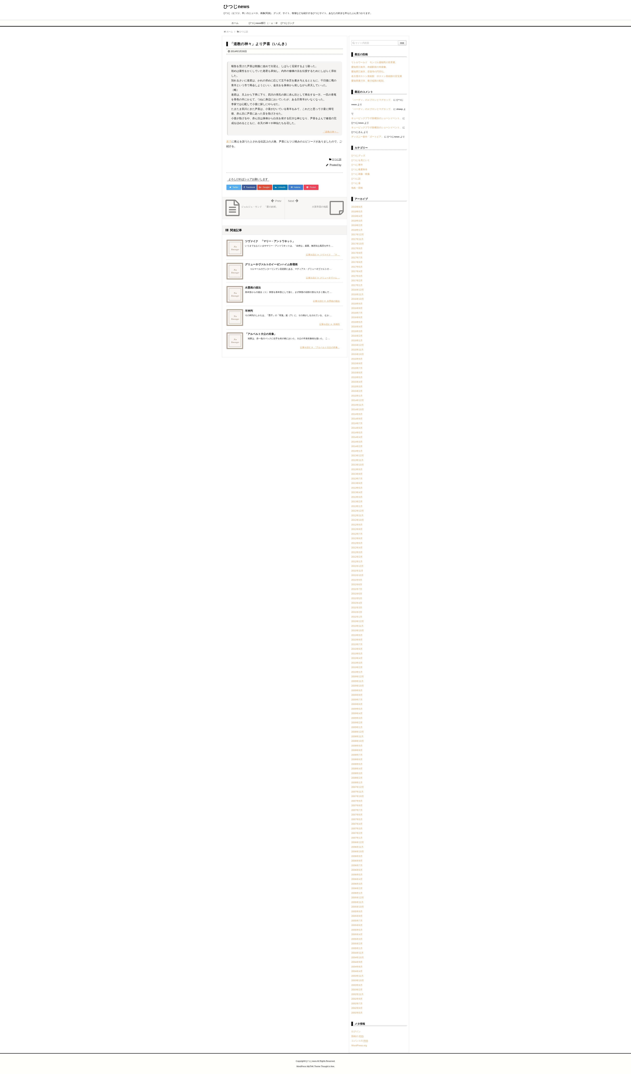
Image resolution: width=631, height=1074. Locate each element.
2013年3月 (356, 497)
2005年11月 (357, 902)
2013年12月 (357, 455)
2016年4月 (356, 326)
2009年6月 (356, 704)
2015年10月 (357, 354)
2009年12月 (357, 676)
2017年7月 (356, 257)
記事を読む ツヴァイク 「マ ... (323, 254)
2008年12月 (357, 731)
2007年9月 (356, 801)
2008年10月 (357, 741)
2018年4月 (356, 216)
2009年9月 (356, 690)
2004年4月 (356, 971)
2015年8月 (356, 363)
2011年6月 (356, 593)
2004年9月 (356, 962)
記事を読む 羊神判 (329, 324)
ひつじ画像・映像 (360, 174)
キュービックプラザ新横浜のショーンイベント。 (376, 118)
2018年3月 (356, 220)
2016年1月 (356, 340)
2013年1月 (356, 506)
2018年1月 (356, 230)
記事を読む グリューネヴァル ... (323, 278)
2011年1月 (356, 616)
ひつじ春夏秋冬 (359, 169)
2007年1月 (356, 837)
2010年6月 (356, 649)
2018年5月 (356, 211)
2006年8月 (356, 860)
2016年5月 (356, 322)
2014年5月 (356, 432)
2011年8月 (356, 584)
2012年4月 (356, 547)
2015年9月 (356, 359)
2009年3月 (356, 718)
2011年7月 (356, 589)
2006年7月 (356, 865)
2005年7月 (356, 920)
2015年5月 (356, 377)
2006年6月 (356, 870)
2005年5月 (356, 929)
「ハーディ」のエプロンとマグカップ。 (372, 100)
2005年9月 (356, 911)
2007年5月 (356, 819)
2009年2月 (356, 722)
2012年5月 (356, 543)
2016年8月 (356, 308)
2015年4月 (356, 382)
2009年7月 (356, 699)
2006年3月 (356, 883)
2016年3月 (356, 331)
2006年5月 (356, 874)
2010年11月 (357, 626)
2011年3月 (356, 607)
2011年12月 (357, 566)
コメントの (359, 1040)
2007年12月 (357, 787)
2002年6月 (356, 1008)
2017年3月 (356, 276)
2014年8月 (356, 418)
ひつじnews (236, 6)
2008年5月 (356, 764)
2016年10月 (357, 299)
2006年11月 (357, 847)
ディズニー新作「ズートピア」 (367, 136)
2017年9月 (356, 248)
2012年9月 (356, 524)
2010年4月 (356, 658)
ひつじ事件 (357, 164)
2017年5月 (356, 266)
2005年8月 (356, 916)
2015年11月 (357, 349)
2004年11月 (357, 952)
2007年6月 (356, 814)
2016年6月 (356, 317)
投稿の (357, 1036)
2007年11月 (357, 791)
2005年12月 (357, 897)
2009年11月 (357, 681)
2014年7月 (356, 423)
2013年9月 (356, 469)
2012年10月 (357, 520)
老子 (229, 141)
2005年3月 (356, 939)
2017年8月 (356, 253)
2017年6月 (356, 262)
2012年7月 (356, 533)
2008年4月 (356, 768)
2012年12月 (357, 510)
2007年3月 (356, 828)
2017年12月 (357, 234)
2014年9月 (356, 414)
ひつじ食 (356, 183)
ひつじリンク (287, 23)
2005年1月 (356, 948)
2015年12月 (357, 345)
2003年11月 (357, 976)
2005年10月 (357, 906)
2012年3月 (356, 552)
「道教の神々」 (331, 131)
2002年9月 (356, 999)
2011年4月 (356, 603)
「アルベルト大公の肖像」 (261, 334)
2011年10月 (357, 575)
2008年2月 (356, 778)
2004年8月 (356, 966)
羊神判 (249, 310)
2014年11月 (357, 405)
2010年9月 (356, 635)
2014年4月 (356, 437)
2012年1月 (356, 561)
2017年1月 (356, 285)
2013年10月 (357, 464)
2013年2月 (356, 501)
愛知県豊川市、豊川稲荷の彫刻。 (368, 80)
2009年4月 (356, 713)
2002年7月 (356, 1003)
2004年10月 (357, 957)
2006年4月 (356, 879)
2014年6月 (356, 428)
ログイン (356, 1031)
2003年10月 (357, 980)
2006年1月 (356, 893)
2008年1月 (356, 782)
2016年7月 (356, 312)
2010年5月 (356, 653)
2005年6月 (356, 925)
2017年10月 (357, 243)
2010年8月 (356, 639)
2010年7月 (356, 644)
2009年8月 (356, 695)
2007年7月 (356, 810)
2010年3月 (356, 662)
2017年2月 (356, 280)
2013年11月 (357, 460)
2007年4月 (356, 824)
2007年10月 (357, 796)
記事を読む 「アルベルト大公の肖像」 (320, 347)
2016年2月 (356, 335)
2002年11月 (357, 994)
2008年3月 (356, 773)
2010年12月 (357, 621)
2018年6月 (356, 207)
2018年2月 (356, 225)
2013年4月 (356, 492)
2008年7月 (356, 754)
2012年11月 (357, 515)
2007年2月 (356, 833)
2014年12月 (357, 400)
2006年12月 (357, 842)
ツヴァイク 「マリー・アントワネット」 (270, 241)
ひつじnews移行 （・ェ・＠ (261, 23)
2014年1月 (356, 451)
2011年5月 (356, 598)
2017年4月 (356, 271)
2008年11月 (357, 736)
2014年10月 (357, 409)
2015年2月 (356, 391)
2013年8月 (356, 474)
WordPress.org (359, 1045)
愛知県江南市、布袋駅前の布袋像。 (369, 67)
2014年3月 (356, 441)
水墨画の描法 (253, 287)
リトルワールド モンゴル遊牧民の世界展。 (374, 62)
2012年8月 (356, 529)
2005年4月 (356, 934)
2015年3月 (356, 386)
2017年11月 (357, 239)
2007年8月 (356, 805)
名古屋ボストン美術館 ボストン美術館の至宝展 (376, 76)
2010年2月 (356, 667)
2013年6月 (356, 483)
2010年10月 (357, 630)
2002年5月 (356, 1012)
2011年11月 (357, 570)
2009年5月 (356, 708)
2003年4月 (356, 985)
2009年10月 (357, 685)
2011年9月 (356, 580)
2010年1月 (356, 672)
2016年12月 (357, 289)
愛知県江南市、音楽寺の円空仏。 (368, 71)
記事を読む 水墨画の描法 (326, 301)
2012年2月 (356, 557)
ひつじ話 (336, 159)
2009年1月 (356, 727)
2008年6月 (356, 759)
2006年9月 (356, 856)
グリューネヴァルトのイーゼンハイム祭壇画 (271, 264)
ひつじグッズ (358, 155)
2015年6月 (356, 372)
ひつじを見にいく (360, 160)
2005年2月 (356, 943)
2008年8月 (356, 750)
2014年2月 (356, 446)
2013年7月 (356, 478)
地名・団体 (357, 187)
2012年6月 (356, 538)
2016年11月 (357, 294)
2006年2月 (356, 888)
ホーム (235, 23)
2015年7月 (356, 368)
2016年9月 (356, 303)
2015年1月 (356, 395)
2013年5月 (356, 487)
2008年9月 (356, 745)
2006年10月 (357, 851)
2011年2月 (356, 612)
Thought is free (327, 1066)
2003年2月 (356, 989)
